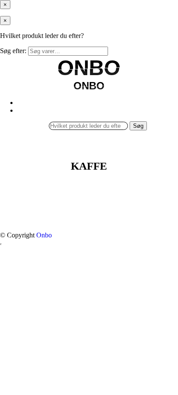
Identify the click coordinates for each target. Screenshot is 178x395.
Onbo (44, 235)
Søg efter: (13, 50)
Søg (138, 126)
